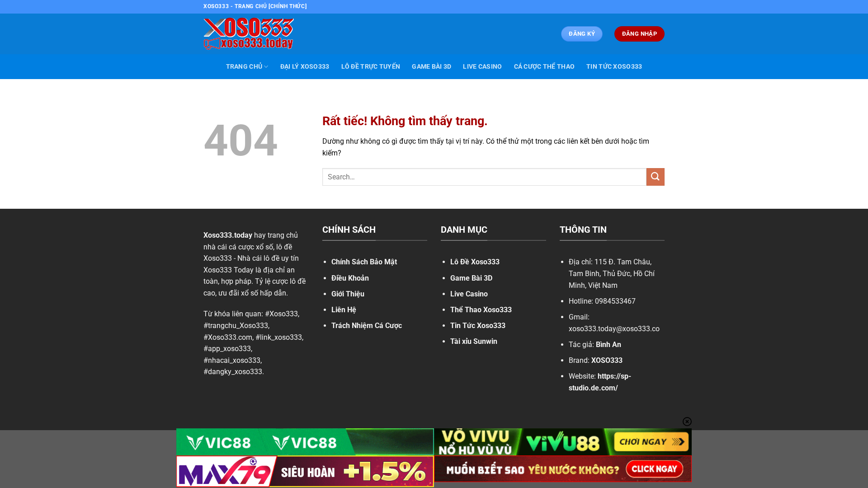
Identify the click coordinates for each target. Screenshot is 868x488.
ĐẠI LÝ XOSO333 (305, 66)
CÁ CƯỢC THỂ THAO (544, 66)
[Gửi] (655, 177)
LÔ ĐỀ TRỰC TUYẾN (371, 66)
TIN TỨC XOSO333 (614, 66)
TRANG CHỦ (244, 66)
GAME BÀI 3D (431, 66)
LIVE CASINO (482, 66)
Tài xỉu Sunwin (473, 341)
